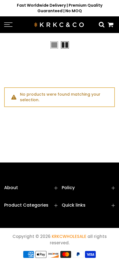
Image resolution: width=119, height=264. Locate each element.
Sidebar (106, 45)
